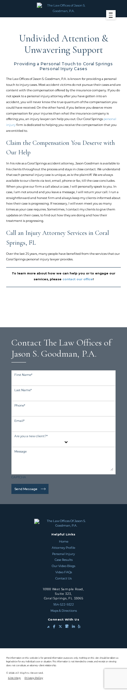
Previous (61, 314)
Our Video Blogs (63, 566)
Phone (19, 405)
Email (19, 421)
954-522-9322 (63, 604)
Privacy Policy (33, 677)
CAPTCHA (18, 477)
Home (63, 541)
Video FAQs (63, 572)
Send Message (26, 489)
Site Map (14, 677)
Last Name (23, 390)
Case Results (64, 560)
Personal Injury (63, 554)
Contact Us (63, 578)
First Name (23, 375)
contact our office (78, 279)
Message (20, 451)
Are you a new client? (31, 436)
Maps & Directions (63, 610)
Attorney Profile (63, 547)
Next (66, 314)
